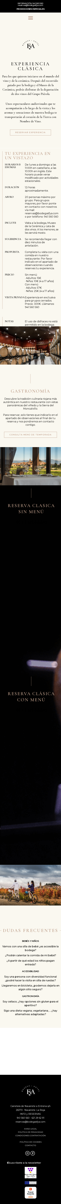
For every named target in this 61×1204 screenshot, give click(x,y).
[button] (30, 18)
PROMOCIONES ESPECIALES (31, 9)
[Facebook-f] (32, 1153)
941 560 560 (37, 3)
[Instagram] (27, 1153)
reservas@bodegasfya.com (30, 5)
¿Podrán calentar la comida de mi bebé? (30, 955)
